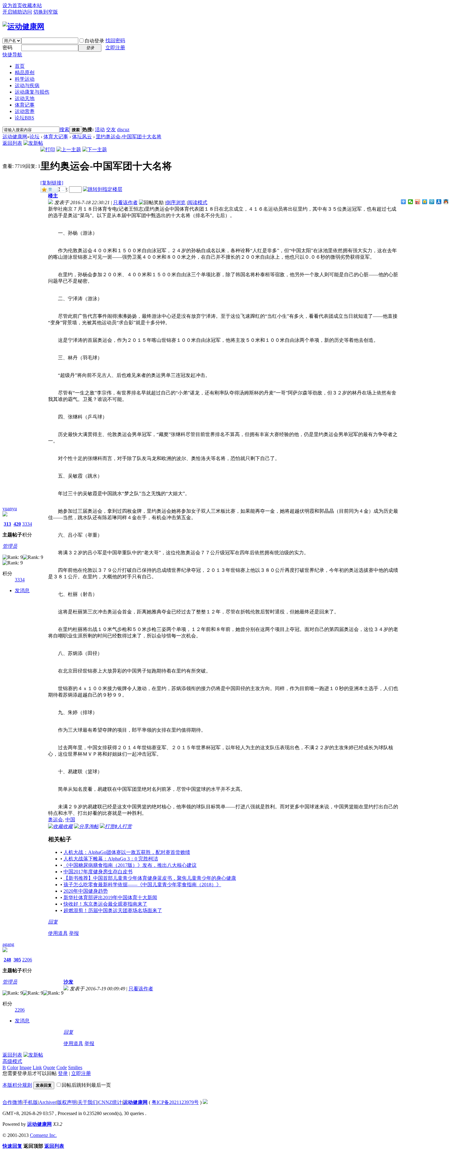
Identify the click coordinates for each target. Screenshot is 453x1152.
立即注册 (115, 47)
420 (17, 524)
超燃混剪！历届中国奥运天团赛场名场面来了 (112, 910)
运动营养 (25, 111)
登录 (63, 1073)
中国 (70, 819)
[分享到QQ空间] (424, 201)
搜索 (64, 129)
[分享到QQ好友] (446, 201)
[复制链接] (51, 182)
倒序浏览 (176, 202)
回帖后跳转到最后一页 (86, 1085)
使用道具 (58, 933)
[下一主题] (94, 149)
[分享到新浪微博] (417, 201)
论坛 (24, 117)
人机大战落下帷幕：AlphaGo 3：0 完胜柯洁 (110, 858)
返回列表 (12, 143)
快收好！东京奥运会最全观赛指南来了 (105, 904)
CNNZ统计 (110, 1102)
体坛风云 (82, 136)
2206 (27, 959)
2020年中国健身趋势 (85, 891)
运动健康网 (14, 136)
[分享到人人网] (439, 201)
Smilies (75, 1067)
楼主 (53, 195)
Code (61, 1067)
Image (25, 1067)
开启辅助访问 (17, 11)
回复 (53, 921)
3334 (27, 524)
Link (37, 1067)
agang (8, 944)
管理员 (9, 546)
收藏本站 (32, 5)
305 (17, 959)
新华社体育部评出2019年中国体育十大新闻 (110, 897)
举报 (74, 933)
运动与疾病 (27, 85)
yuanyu (9, 508)
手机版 (30, 1102)
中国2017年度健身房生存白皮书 (98, 871)
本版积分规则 (17, 1085)
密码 (7, 47)
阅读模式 (197, 202)
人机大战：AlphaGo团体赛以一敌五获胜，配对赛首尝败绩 (126, 852)
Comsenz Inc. (43, 1135)
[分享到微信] (410, 201)
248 (7, 959)
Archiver (47, 1102)
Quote (49, 1067)
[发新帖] (33, 143)
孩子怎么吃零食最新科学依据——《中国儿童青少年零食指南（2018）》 (142, 884)
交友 (111, 129)
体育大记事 (55, 136)
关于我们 (87, 1102)
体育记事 (25, 104)
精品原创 (25, 72)
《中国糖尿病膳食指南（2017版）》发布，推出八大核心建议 (130, 865)
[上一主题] (68, 149)
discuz (123, 129)
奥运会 (55, 819)
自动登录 (94, 40)
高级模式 (12, 1061)
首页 (20, 66)
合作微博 (12, 1102)
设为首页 (12, 5)
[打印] (47, 149)
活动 (100, 129)
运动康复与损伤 (32, 92)
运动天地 (25, 98)
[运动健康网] (23, 26)
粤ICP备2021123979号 (175, 1102)
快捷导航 (12, 54)
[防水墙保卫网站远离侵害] (205, 1102)
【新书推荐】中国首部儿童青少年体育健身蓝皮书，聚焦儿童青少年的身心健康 (149, 878)
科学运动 (25, 79)
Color (12, 1067)
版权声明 (67, 1102)
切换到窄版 (45, 11)
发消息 (22, 590)
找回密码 (115, 40)
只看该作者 (125, 202)
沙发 (68, 981)
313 (7, 524)
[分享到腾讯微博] (432, 201)
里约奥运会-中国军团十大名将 (128, 136)
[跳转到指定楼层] (102, 189)
